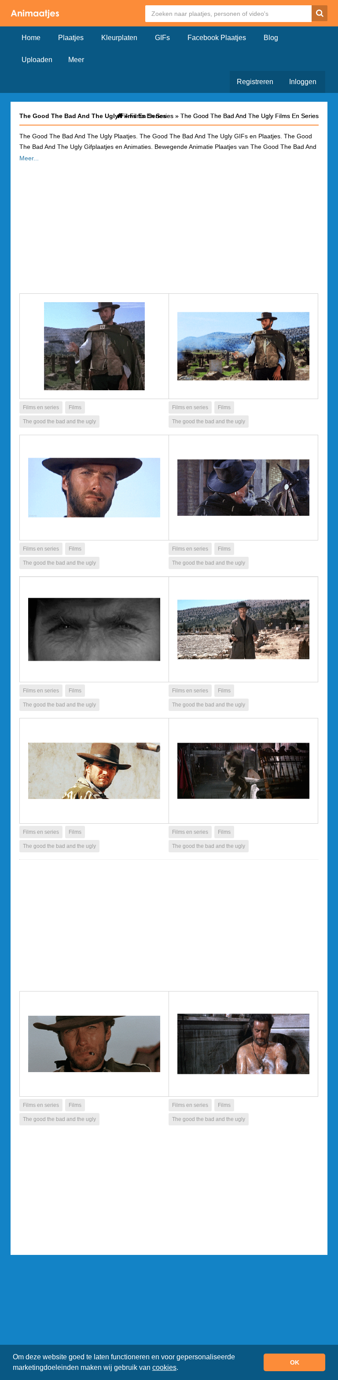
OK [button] (294, 1362)
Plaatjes (71, 37)
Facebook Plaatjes (216, 37)
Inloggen (302, 81)
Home (31, 37)
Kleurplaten (119, 37)
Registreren (255, 81)
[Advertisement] (169, 225)
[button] (181, 1368)
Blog (271, 37)
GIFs (162, 37)
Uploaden (37, 59)
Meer (76, 59)
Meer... (29, 158)
